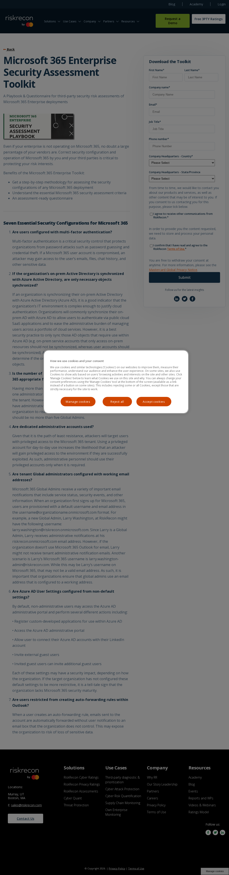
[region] (116, 382)
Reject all (117, 402)
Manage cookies (78, 402)
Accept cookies (154, 402)
